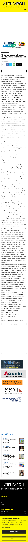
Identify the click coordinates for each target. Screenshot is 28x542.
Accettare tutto (14, 531)
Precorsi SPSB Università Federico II (8, 472)
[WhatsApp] (14, 64)
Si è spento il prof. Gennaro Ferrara (9, 448)
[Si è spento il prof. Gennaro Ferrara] (21, 448)
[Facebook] (7, 64)
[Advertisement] (14, 27)
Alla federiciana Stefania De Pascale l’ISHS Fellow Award (9, 440)
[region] (14, 529)
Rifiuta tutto (14, 538)
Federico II (5, 438)
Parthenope (6, 446)
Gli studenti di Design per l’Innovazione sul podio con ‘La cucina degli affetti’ (10, 465)
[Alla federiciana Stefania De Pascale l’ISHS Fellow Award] (21, 441)
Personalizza (14, 535)
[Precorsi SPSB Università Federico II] (21, 473)
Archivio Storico (5, 52)
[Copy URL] (20, 64)
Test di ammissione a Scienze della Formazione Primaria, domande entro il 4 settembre (10, 457)
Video (4, 470)
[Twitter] (10, 64)
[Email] (17, 64)
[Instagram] (7, 492)
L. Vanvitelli (6, 454)
